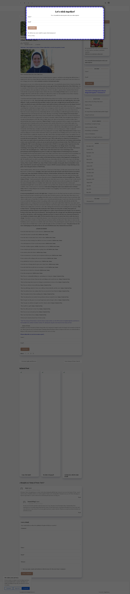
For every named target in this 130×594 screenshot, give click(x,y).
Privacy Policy (31, 35)
